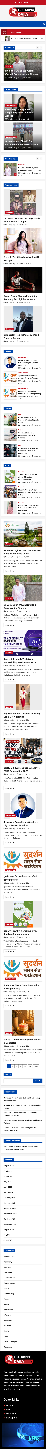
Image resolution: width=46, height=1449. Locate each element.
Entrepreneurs (11, 105)
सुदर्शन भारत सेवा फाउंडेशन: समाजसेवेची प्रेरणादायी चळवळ (10, 377)
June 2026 (8, 1176)
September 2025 (10, 1224)
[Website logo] (23, 1360)
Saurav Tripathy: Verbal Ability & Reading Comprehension (10, 476)
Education (21, 471)
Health (20, 414)
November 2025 (10, 1214)
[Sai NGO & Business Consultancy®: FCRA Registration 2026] (23, 751)
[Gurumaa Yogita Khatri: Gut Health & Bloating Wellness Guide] (23, 534)
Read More (10, 570)
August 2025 (9, 1230)
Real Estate (8, 1326)
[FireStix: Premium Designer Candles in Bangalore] (23, 1023)
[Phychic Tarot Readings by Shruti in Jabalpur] (23, 241)
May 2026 (8, 1182)
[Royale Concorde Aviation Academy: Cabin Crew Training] (23, 697)
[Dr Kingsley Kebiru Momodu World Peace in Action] (23, 319)
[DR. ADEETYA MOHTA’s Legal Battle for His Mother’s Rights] (23, 202)
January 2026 (9, 1203)
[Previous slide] (37, 47)
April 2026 (8, 1187)
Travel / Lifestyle (10, 1342)
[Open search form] (44, 24)
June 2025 (8, 1240)
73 (30, 1066)
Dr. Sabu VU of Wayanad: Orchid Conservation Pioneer (10, 169)
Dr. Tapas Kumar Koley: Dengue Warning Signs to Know (10, 419)
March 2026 (8, 1192)
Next (36, 1066)
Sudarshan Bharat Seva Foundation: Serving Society (10, 393)
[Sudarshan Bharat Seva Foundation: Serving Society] (23, 969)
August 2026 (9, 1166)
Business (9, 66)
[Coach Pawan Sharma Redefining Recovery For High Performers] (23, 280)
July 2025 (8, 1235)
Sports (6, 1331)
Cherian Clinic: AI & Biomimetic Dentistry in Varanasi (10, 434)
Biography (9, 212)
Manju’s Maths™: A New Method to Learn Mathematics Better (10, 491)
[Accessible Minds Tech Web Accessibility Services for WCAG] (23, 643)
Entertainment (9, 1278)
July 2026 (8, 1171)
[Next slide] (41, 47)
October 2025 (9, 1219)
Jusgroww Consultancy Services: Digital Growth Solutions (10, 362)
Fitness (6, 1299)
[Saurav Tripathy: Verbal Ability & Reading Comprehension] (23, 914)
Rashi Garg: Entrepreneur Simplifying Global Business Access (19, 112)
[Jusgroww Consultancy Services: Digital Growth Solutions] (23, 806)
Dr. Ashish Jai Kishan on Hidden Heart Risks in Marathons (10, 450)
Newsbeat (8, 1320)
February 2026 (9, 1198)
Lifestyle (7, 1315)
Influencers (8, 1310)
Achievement (23, 357)
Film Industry (9, 1294)
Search (8, 1074)
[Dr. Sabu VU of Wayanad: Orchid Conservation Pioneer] (23, 588)
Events (6, 1288)
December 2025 (10, 1208)
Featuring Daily (12, 78)
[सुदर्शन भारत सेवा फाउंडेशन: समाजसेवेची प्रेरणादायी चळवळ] (23, 860)
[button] (3, 24)
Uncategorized (9, 1347)
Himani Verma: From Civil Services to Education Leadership (10, 507)
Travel (6, 1336)
